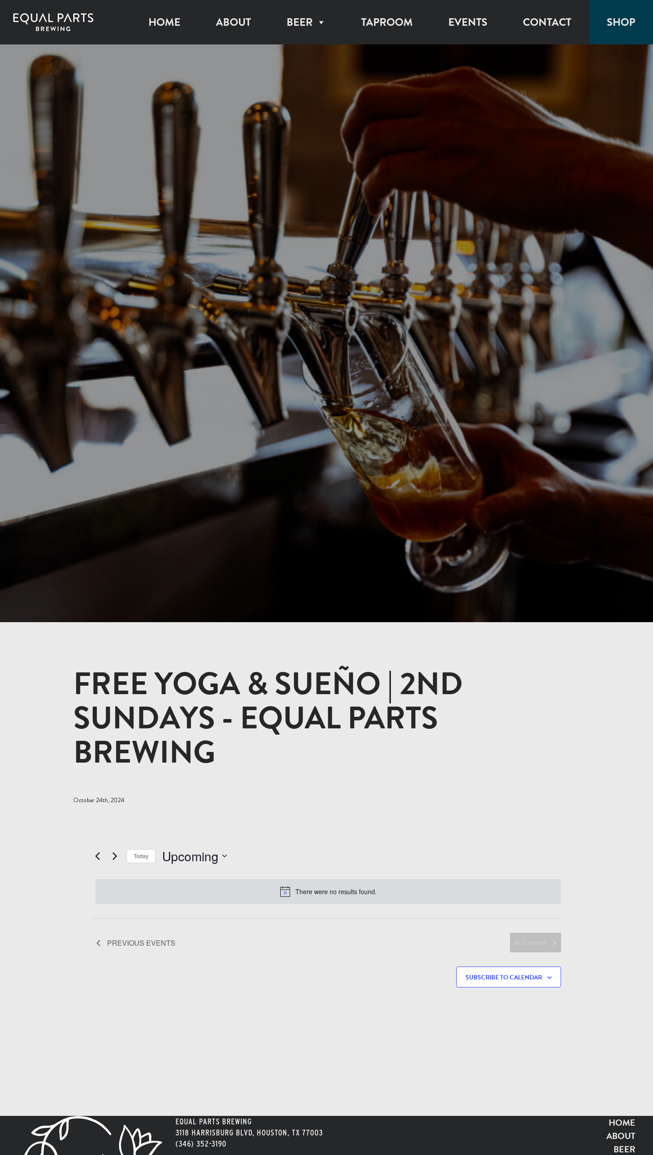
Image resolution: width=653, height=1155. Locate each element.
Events (467, 22)
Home (164, 22)
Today (141, 855)
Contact (547, 22)
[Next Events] (114, 856)
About (233, 22)
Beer (300, 22)
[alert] (328, 891)
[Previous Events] (97, 856)
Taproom (387, 22)
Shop (621, 22)
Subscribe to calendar (504, 977)
